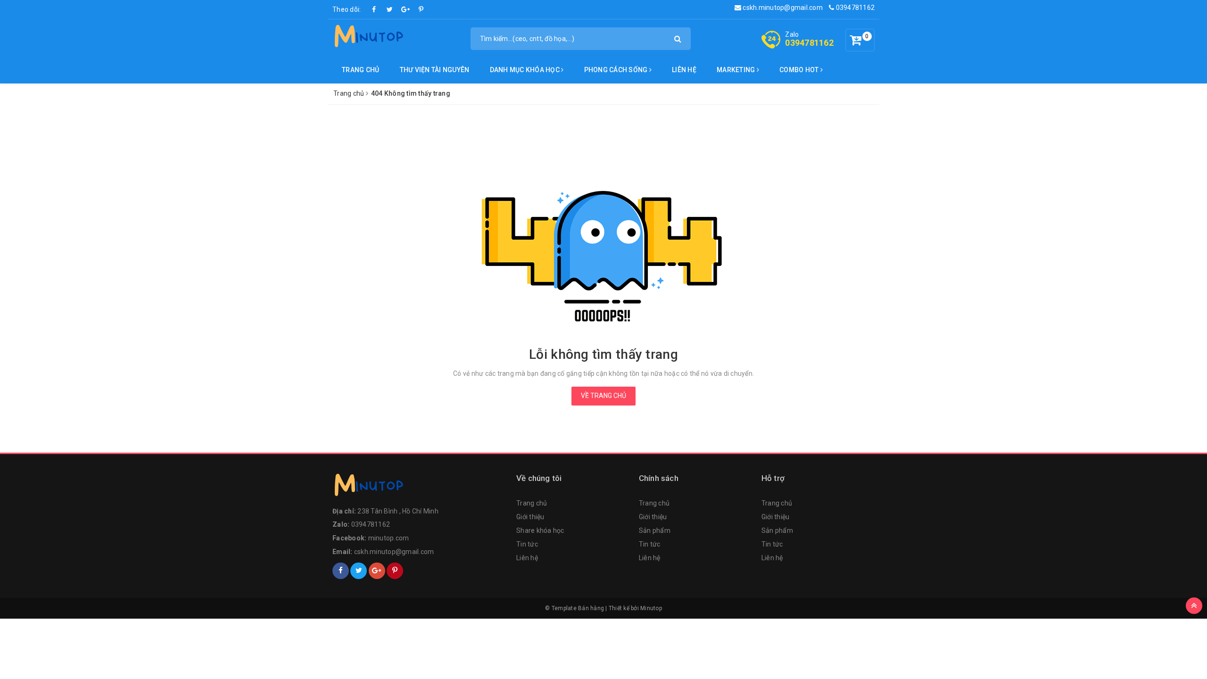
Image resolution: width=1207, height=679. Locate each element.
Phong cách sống (616, 70)
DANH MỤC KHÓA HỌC (526, 70)
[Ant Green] (419, 487)
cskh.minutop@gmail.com (782, 7)
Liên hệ (684, 70)
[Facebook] (374, 9)
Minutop (651, 608)
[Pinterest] (421, 9)
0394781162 (854, 7)
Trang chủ (360, 70)
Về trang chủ (603, 395)
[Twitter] (390, 9)
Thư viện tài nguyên (435, 70)
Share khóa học (540, 530)
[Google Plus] (405, 9)
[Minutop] (367, 37)
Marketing (737, 70)
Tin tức (527, 544)
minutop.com (388, 538)
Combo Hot (799, 70)
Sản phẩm (654, 530)
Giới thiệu (530, 517)
